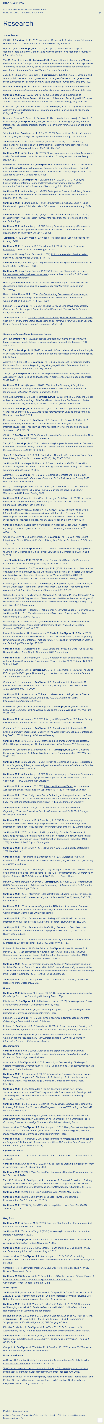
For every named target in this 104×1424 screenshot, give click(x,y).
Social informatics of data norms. (27, 885)
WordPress (21, 1418)
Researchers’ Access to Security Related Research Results (58, 939)
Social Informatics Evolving (73, 1026)
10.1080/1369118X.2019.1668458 (34, 232)
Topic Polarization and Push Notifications (64, 237)
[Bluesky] (100, 13)
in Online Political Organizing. (18, 777)
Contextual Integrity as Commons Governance (69, 774)
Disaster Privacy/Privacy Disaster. (20, 217)
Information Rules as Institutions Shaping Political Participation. (60, 893)
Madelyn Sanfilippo (13, 3)
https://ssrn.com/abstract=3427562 (22, 700)
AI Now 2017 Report (79, 1347)
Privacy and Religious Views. (58, 786)
